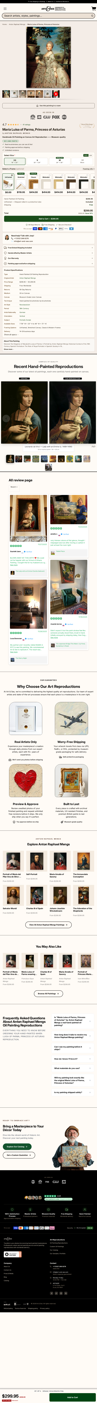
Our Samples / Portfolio (57, 1253)
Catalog (6, 1280)
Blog (5, 1277)
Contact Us (7, 1270)
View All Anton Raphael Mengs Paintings (46, 925)
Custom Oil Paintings (57, 1246)
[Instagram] (61, 1293)
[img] (16, 546)
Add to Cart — (48, 219)
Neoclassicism (25, 305)
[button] (93, 8)
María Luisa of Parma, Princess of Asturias (43, 24)
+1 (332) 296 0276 (21, 238)
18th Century (24, 308)
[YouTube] (65, 1293)
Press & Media (8, 1273)
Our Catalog (54, 1250)
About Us (7, 1266)
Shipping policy (33, 1308)
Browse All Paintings (47, 993)
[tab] (10, 459)
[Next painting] (91, 418)
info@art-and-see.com (23, 241)
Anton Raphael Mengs (17, 24)
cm (90, 155)
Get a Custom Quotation (17, 1155)
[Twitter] (56, 1293)
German (22, 312)
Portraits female (25, 320)
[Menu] (5, 9)
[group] (48, 415)
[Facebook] (51, 1293)
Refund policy (8, 1308)
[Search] (92, 15)
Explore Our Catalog (15, 1147)
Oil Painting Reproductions (59, 1243)
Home (4, 24)
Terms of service (20, 1308)
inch (86, 155)
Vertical (22, 316)
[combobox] (48, 16)
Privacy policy (45, 1308)
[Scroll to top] (94, 1400)
